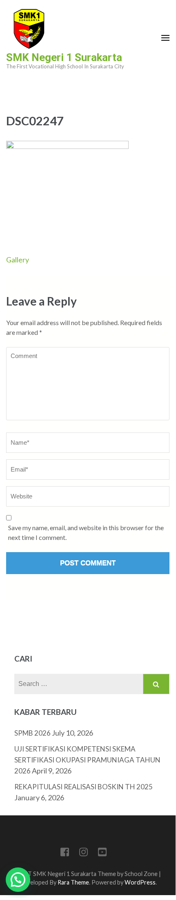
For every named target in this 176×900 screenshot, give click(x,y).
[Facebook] (64, 853)
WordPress (140, 882)
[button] (18, 879)
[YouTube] (102, 853)
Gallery (17, 259)
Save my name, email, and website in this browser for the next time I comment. (86, 532)
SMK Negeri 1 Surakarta (64, 57)
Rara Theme (73, 882)
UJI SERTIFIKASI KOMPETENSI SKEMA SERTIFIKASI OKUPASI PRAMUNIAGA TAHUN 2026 (87, 760)
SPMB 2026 (32, 733)
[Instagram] (83, 853)
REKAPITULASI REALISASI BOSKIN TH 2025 (83, 786)
